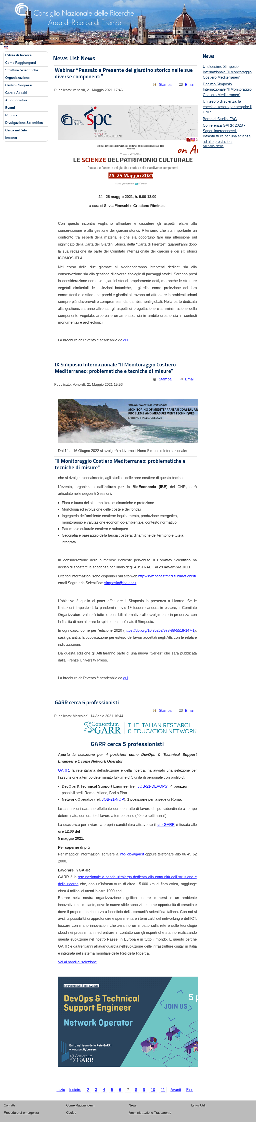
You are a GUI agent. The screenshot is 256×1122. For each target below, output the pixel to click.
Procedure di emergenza (21, 1112)
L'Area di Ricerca (18, 55)
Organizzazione (17, 78)
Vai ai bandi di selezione (77, 962)
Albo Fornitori (16, 100)
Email (189, 84)
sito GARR (166, 824)
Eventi (10, 108)
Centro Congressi (18, 85)
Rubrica (11, 115)
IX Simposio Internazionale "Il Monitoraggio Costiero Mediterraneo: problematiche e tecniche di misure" (115, 367)
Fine (189, 1089)
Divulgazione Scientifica (24, 123)
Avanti (175, 1089)
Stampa (165, 84)
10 (153, 1089)
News (133, 1105)
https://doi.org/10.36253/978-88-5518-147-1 (159, 630)
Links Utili (198, 1105)
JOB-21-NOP (113, 799)
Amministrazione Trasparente (150, 1112)
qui (125, 340)
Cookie (71, 1112)
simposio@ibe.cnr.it (120, 583)
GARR (63, 770)
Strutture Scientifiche (21, 70)
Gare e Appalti (16, 93)
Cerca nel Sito (16, 130)
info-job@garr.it (132, 854)
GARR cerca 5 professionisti (87, 702)
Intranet (11, 138)
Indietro (75, 1089)
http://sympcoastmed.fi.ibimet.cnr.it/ (167, 576)
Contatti (9, 1105)
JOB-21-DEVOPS (152, 786)
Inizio (60, 1089)
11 (163, 1089)
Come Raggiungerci (20, 63)
